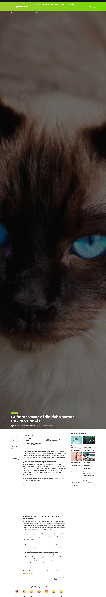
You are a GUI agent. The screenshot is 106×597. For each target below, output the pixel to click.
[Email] (17, 440)
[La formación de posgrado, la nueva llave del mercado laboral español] (76, 475)
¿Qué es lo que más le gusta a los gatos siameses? (55, 439)
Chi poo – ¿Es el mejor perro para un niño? (15, 458)
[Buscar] (94, 6)
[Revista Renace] (24, 6)
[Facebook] (13, 436)
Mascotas (14, 413)
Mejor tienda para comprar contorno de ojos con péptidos (76, 464)
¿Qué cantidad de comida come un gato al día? (33, 444)
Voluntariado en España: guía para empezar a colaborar (88, 482)
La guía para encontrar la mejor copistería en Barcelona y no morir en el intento (88, 465)
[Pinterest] (13, 440)
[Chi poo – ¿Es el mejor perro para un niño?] (15, 452)
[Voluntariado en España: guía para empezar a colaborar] (89, 475)
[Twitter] (17, 436)
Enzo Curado (16, 425)
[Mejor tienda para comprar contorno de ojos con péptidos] (76, 456)
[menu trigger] (13, 6)
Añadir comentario (50, 425)
